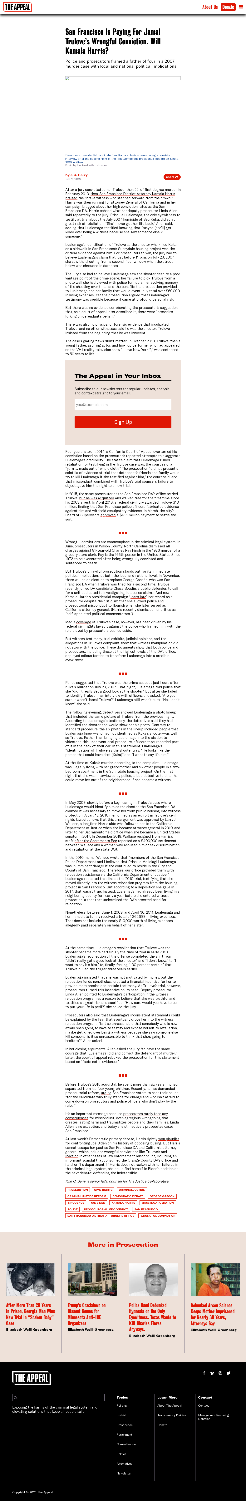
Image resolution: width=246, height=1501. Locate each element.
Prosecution (77, 1189)
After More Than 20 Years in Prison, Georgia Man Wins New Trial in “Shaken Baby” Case (30, 1314)
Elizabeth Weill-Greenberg (29, 1329)
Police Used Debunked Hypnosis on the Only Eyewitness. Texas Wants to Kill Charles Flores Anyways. (152, 1317)
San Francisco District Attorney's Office (100, 1215)
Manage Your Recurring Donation (213, 1416)
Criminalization (126, 1444)
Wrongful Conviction (157, 1215)
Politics (121, 1454)
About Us (210, 7)
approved (108, 515)
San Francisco (146, 1209)
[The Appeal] (17, 7)
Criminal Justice (132, 1189)
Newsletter (124, 1473)
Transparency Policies (171, 1415)
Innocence (75, 1202)
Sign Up (123, 422)
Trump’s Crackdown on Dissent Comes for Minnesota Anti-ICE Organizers (87, 1314)
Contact (203, 1405)
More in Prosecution (123, 1244)
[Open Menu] (241, 7)
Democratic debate (127, 1196)
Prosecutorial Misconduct (106, 1209)
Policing (122, 1405)
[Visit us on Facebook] (206, 1373)
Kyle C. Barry (76, 175)
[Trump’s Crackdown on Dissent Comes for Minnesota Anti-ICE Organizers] (92, 1279)
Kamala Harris (123, 1202)
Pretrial (121, 1415)
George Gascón (162, 1196)
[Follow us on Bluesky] (214, 1373)
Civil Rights (103, 1189)
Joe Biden (98, 1202)
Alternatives (124, 1463)
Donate (228, 7)
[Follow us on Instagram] (222, 1373)
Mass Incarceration (157, 1202)
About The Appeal (169, 1405)
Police (72, 1209)
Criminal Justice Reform (86, 1196)
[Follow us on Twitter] (230, 1373)
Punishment (124, 1434)
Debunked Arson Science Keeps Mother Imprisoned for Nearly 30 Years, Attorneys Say (212, 1314)
